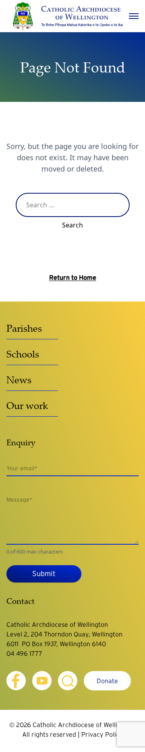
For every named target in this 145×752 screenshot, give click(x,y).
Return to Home (72, 277)
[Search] (67, 680)
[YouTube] (42, 680)
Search (72, 225)
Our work (27, 405)
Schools (22, 353)
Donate (107, 680)
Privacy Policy (102, 734)
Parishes (24, 328)
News (18, 379)
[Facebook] (16, 680)
